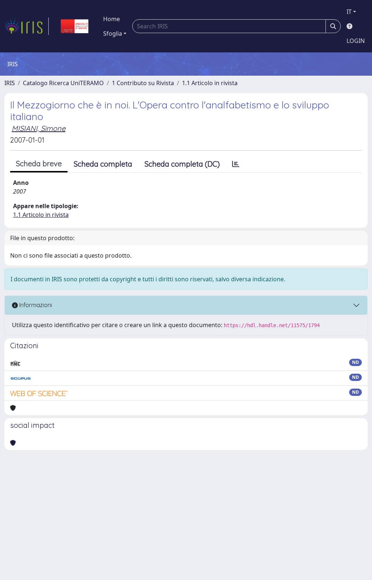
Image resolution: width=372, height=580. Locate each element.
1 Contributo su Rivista (143, 83)
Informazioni (35, 305)
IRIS (9, 83)
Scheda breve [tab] (39, 163)
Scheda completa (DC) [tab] (182, 163)
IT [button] (349, 12)
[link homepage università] (74, 26)
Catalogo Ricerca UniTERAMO (63, 83)
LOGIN (356, 41)
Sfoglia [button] (112, 33)
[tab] (236, 164)
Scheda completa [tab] (103, 163)
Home (111, 19)
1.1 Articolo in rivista (210, 83)
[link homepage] (26, 26)
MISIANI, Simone (38, 128)
